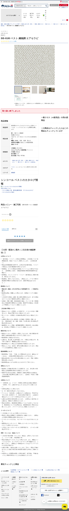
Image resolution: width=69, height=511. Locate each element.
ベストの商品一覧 (7, 190)
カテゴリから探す (11, 15)
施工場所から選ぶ (32, 15)
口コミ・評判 (4, 497)
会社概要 (21, 481)
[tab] (6, 229)
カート (65, 20)
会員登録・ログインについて (19, 470)
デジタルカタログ (28, 190)
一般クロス (55, 24)
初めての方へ (45, 15)
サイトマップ (22, 505)
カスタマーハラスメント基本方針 (23, 500)
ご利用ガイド (64, 7)
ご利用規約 (21, 484)
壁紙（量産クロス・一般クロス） (43, 24)
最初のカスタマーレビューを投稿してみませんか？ (19, 240)
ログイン (33, 496)
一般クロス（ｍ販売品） (30, 162)
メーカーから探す (25, 15)
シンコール (3, 31)
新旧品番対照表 (17, 190)
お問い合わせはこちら (53, 481)
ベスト (13, 167)
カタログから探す (38, 15)
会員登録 (33, 499)
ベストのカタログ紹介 (8, 192)
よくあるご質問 (14, 486)
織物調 (13, 172)
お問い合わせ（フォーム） (34, 486)
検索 (46, 6)
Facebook (46, 495)
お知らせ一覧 (34, 494)
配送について (15, 472)
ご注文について (37, 470)
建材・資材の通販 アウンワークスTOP (10, 24)
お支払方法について (52, 470)
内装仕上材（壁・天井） (27, 24)
